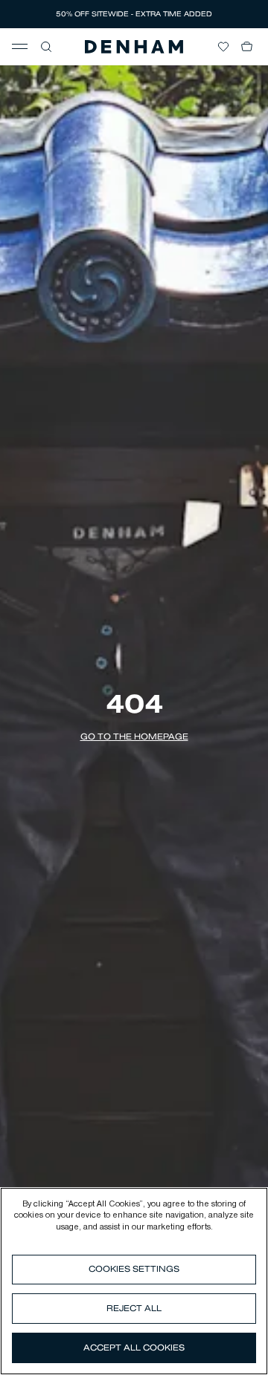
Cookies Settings (134, 1269)
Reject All (134, 1308)
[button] (46, 47)
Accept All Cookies (134, 1347)
